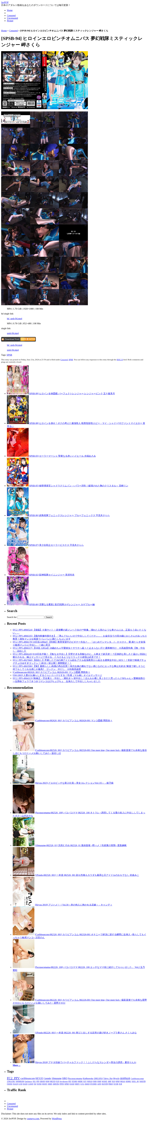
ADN (99, 1084)
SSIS (95, 1081)
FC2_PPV (13, 1078)
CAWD (30, 1084)
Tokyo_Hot (108, 1078)
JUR (120, 1084)
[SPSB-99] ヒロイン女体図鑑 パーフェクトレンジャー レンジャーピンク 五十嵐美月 (72, 393)
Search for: (12, 617)
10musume (57, 1078)
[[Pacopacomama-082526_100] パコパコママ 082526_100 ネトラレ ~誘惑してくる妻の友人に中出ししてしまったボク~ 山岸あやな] (23, 812)
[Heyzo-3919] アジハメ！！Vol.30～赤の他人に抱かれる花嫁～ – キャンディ (73, 905)
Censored (11, 15)
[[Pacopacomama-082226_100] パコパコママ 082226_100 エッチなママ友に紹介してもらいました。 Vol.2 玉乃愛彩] (23, 967)
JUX (57, 1081)
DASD (72, 1084)
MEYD (53, 1081)
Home (10, 10)
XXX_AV (135, 1081)
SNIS (99, 1081)
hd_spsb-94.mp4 (14, 318)
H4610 (87, 1084)
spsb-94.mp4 (13, 333)
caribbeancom (27, 1078)
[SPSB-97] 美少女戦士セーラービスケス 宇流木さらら (56, 545)
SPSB (9, 355)
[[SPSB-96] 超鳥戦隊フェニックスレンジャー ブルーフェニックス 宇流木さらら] (18, 515)
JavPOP (5, 2)
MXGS (89, 1081)
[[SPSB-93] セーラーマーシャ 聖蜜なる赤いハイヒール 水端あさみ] (18, 456)
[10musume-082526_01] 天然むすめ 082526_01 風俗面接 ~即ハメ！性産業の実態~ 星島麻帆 (81, 845)
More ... (16, 1065)
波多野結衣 (125, 1078)
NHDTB (142, 1081)
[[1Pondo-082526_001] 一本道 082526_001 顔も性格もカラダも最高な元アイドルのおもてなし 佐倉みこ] (23, 875)
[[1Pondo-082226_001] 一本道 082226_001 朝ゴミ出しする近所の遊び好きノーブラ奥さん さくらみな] (23, 1032)
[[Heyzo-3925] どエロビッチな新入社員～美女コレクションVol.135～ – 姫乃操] (23, 783)
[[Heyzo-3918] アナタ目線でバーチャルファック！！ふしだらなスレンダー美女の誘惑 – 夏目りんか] (23, 1062)
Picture (10, 20)
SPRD (66, 1084)
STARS (74, 1081)
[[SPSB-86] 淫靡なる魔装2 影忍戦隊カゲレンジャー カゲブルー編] (18, 604)
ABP (109, 1081)
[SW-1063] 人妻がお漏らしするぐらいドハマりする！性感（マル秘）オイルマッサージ (57, 675)
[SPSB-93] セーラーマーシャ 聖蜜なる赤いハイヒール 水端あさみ (62, 456)
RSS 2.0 (120, 360)
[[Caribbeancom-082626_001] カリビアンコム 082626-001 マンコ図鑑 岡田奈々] (23, 720)
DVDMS (93, 1084)
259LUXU (11, 1081)
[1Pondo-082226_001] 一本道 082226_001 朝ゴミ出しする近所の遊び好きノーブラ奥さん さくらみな (86, 1032)
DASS (25, 1084)
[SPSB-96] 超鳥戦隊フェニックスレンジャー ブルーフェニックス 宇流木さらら (69, 515)
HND (118, 1081)
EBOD (42, 1081)
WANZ (104, 1081)
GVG (82, 1084)
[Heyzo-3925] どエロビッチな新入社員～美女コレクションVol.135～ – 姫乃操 (74, 783)
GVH (20, 1084)
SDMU (128, 1081)
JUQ (113, 1081)
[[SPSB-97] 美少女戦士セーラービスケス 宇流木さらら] (18, 545)
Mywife (116, 1078)
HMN (50, 1084)
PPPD (62, 1084)
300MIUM (20, 1081)
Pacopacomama (75, 1078)
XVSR (115, 1084)
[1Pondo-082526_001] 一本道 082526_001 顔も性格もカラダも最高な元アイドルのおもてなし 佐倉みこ (87, 875)
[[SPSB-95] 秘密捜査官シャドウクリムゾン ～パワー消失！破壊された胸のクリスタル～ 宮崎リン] (18, 485)
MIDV (77, 1084)
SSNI (47, 1081)
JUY (85, 1081)
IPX (37, 1081)
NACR (15, 1084)
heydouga (64, 1081)
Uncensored (12, 18)
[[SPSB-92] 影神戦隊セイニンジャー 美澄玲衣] (18, 575)
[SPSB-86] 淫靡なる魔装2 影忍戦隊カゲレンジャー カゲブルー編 (62, 604)
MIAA (122, 1081)
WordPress (57, 1118)
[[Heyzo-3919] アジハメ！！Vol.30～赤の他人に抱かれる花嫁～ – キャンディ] (23, 905)
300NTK (56, 1084)
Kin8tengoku (88, 1078)
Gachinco (28, 1081)
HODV (44, 1084)
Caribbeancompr (137, 1078)
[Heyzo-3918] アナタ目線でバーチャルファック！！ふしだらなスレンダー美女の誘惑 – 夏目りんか (85, 1062)
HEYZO (39, 1078)
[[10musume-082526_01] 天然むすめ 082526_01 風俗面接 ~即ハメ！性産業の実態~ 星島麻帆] (23, 845)
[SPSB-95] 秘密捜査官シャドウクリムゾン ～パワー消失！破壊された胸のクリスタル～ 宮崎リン (78, 485)
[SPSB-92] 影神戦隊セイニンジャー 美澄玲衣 (51, 575)
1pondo (47, 1078)
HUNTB (105, 1084)
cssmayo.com (33, 1118)
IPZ (69, 1081)
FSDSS (9, 1084)
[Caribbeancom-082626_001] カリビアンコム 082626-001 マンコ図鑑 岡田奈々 (51, 672)
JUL (34, 1081)
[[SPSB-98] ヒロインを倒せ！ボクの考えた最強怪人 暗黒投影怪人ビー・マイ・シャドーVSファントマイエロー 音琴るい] (18, 423)
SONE (39, 1084)
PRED (110, 1084)
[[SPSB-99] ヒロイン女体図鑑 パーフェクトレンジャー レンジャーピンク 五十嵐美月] (18, 393)
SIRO (64, 1078)
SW (35, 1084)
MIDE (80, 1081)
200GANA (98, 1078)
